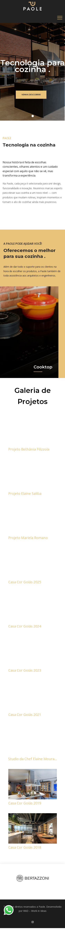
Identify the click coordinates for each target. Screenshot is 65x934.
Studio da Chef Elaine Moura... (32, 758)
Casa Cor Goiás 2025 (24, 582)
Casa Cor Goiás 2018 (24, 847)
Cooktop (43, 366)
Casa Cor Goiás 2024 (24, 626)
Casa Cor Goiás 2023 (24, 670)
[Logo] (32, 6)
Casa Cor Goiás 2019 (24, 803)
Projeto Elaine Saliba (24, 493)
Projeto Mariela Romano (28, 537)
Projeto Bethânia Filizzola (28, 449)
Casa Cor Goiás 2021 (24, 714)
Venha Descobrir (31, 94)
